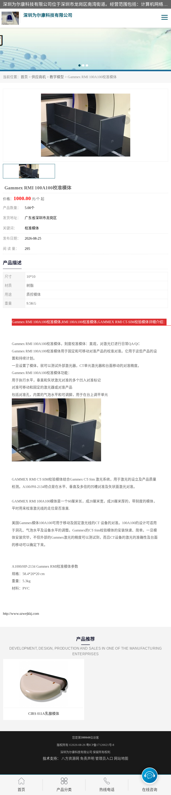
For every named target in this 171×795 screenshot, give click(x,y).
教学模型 (57, 77)
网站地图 (121, 758)
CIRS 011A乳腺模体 (43, 714)
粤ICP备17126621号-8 (100, 745)
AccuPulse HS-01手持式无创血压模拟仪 (127, 714)
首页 (24, 77)
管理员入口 (104, 758)
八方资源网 (70, 758)
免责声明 (87, 758)
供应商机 (39, 77)
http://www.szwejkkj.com (21, 613)
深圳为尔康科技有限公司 (76, 752)
